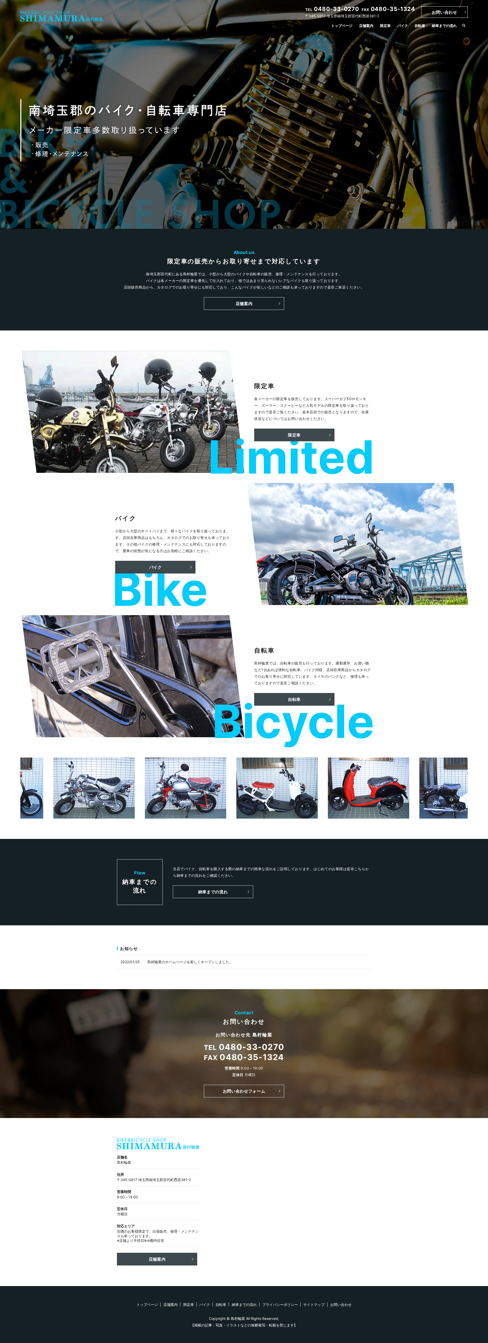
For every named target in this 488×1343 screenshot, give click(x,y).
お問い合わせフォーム (244, 1091)
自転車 (420, 25)
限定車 (385, 25)
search (464, 25)
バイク (402, 25)
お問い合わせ (444, 12)
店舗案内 (366, 25)
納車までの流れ (444, 25)
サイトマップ (314, 1304)
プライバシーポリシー (280, 1304)
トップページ (342, 25)
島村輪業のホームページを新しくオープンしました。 (190, 962)
